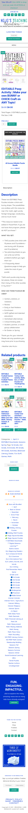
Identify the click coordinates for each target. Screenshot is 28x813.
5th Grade (5, 451)
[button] (23, 54)
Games (4, 456)
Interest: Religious (14, 606)
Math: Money (14, 629)
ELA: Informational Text (14, 559)
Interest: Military (14, 603)
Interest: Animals (14, 598)
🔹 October (14, 525)
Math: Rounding (14, 634)
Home (14, 722)
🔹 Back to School (14, 509)
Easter (11, 453)
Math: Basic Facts (14, 614)
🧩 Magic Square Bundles (14, 535)
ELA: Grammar (14, 556)
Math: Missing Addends (14, 627)
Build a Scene (14, 548)
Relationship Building (14, 642)
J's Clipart (14, 611)
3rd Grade (11, 448)
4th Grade (20, 448)
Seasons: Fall (14, 645)
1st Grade (15, 445)
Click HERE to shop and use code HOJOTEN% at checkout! (15, 5)
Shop (14, 725)
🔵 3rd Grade (15, 582)
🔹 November (14, 522)
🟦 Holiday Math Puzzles (14, 533)
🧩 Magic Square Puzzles (14, 538)
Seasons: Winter (14, 653)
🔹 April (14, 439)
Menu (14, 45)
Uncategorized (14, 666)
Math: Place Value (14, 632)
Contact (14, 730)
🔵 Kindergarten (15, 590)
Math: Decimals (14, 616)
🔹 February (14, 517)
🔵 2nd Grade (15, 580)
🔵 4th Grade (15, 585)
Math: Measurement (14, 624)
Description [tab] (7, 188)
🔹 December (14, 512)
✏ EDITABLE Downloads (14, 541)
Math (10, 456)
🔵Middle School (15, 595)
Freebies (14, 728)
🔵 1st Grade (15, 577)
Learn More (14, 702)
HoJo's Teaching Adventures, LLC (14, 23)
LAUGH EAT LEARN (18, 809)
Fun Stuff (18, 453)
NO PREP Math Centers (14, 640)
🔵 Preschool (15, 593)
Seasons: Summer (14, 650)
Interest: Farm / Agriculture (14, 601)
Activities (13, 451)
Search (14, 469)
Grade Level (14, 575)
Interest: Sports (14, 608)
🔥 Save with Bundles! (14, 504)
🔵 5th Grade (15, 588)
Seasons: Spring (14, 647)
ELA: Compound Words (14, 554)
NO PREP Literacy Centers (14, 637)
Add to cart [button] (15, 172)
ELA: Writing (14, 567)
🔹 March (14, 520)
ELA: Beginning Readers (14, 551)
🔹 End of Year (14, 515)
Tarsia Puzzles (14, 660)
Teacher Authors (14, 663)
